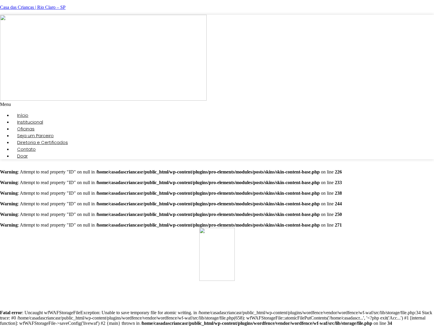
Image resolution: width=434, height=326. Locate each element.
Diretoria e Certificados (42, 142)
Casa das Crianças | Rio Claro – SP (33, 7)
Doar (22, 156)
